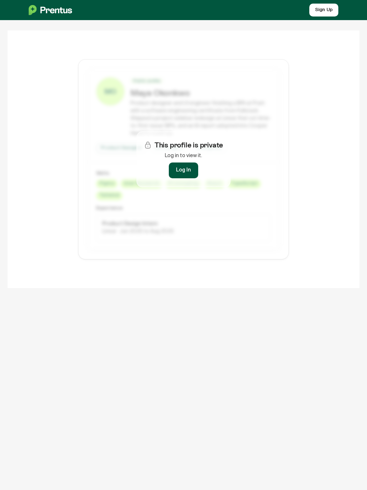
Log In (183, 170)
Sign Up (324, 10)
